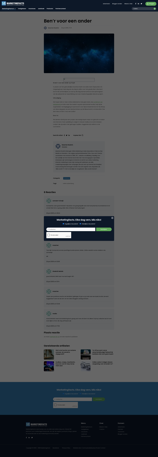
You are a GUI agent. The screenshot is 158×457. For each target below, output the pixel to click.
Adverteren (106, 4)
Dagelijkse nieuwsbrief (71, 224)
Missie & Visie (128, 4)
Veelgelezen (22, 8)
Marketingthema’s (8, 8)
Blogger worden (117, 4)
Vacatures (31, 8)
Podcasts (50, 8)
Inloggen (151, 4)
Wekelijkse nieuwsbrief (88, 224)
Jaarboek (41, 8)
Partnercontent (61, 8)
